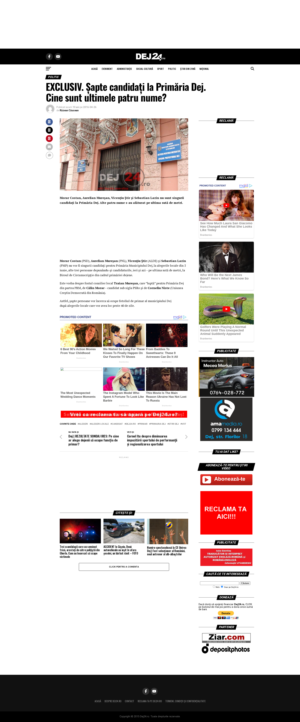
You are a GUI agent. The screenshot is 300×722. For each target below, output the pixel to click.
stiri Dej (174, 424)
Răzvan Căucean (69, 110)
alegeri (83, 424)
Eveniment (107, 68)
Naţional (204, 68)
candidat (117, 424)
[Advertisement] (150, 24)
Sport (160, 68)
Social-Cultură (144, 68)
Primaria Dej (158, 424)
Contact (129, 701)
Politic (172, 68)
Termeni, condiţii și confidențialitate (185, 701)
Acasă (98, 701)
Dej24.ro (131, 424)
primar (143, 424)
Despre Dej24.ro (113, 701)
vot (184, 424)
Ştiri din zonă (187, 68)
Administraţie (124, 68)
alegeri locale (100, 424)
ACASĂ (94, 68)
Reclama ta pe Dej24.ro (150, 701)
